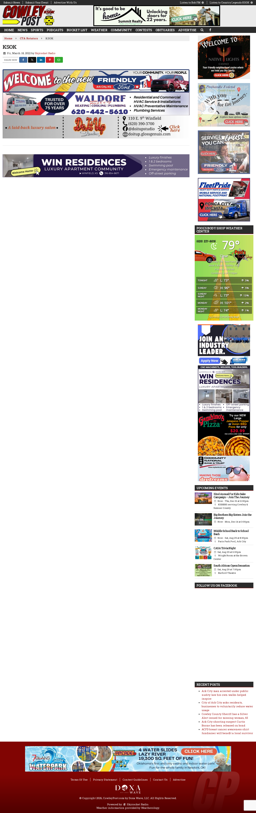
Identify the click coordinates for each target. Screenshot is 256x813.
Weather (99, 30)
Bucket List (77, 30)
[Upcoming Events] (203, 501)
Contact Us (160, 779)
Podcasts (55, 30)
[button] (202, 30)
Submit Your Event (36, 2)
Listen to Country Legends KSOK (230, 2)
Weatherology (150, 808)
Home (9, 30)
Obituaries (165, 30)
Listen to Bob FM (190, 2)
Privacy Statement (105, 779)
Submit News (11, 2)
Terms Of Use (79, 779)
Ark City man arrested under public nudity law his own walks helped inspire (225, 694)
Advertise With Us (65, 2)
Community (121, 30)
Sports (37, 30)
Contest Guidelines (135, 779)
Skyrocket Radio (45, 53)
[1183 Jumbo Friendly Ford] (96, 80)
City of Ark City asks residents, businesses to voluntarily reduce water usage (227, 706)
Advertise (187, 30)
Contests (143, 30)
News (23, 30)
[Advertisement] (156, 15)
